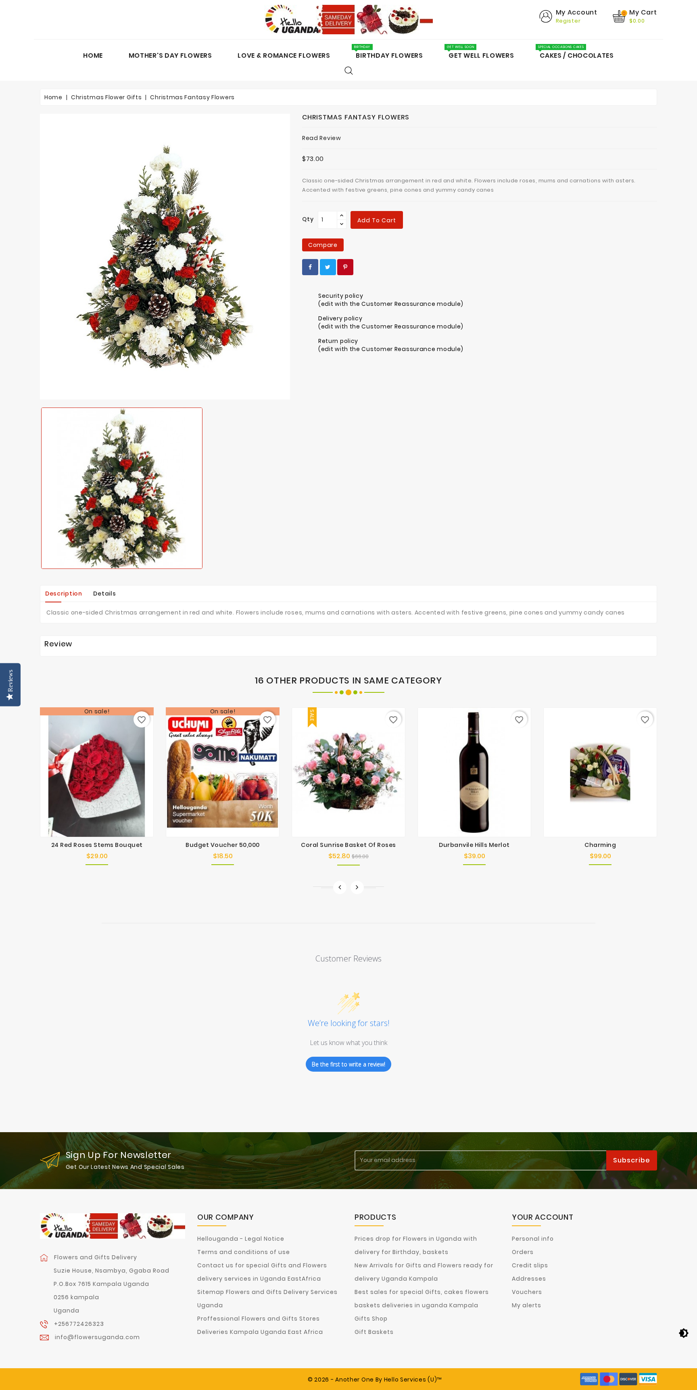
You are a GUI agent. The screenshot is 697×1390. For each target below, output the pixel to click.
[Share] (310, 267)
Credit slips (530, 1265)
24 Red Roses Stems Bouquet (97, 845)
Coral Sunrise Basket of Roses (348, 845)
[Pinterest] (345, 267)
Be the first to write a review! (348, 1064)
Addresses (529, 1279)
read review (321, 138)
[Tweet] (328, 267)
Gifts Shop (371, 1319)
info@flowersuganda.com (97, 1337)
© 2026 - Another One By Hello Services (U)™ (375, 1379)
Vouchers (527, 1292)
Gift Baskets (374, 1332)
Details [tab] (104, 593)
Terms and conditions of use (243, 1252)
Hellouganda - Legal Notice (240, 1239)
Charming (600, 845)
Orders (523, 1252)
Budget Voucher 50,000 (223, 845)
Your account (542, 1217)
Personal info (533, 1239)
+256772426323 (79, 1324)
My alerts (526, 1305)
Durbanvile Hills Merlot (474, 845)
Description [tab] (63, 593)
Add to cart (376, 220)
